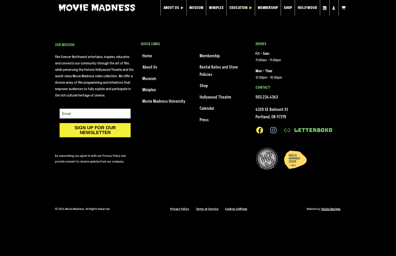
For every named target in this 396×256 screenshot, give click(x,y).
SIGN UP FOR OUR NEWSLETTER (95, 130)
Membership (268, 7)
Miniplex (216, 7)
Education (238, 7)
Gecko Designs (330, 209)
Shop (288, 7)
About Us (171, 7)
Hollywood (307, 7)
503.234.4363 (267, 97)
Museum (196, 7)
